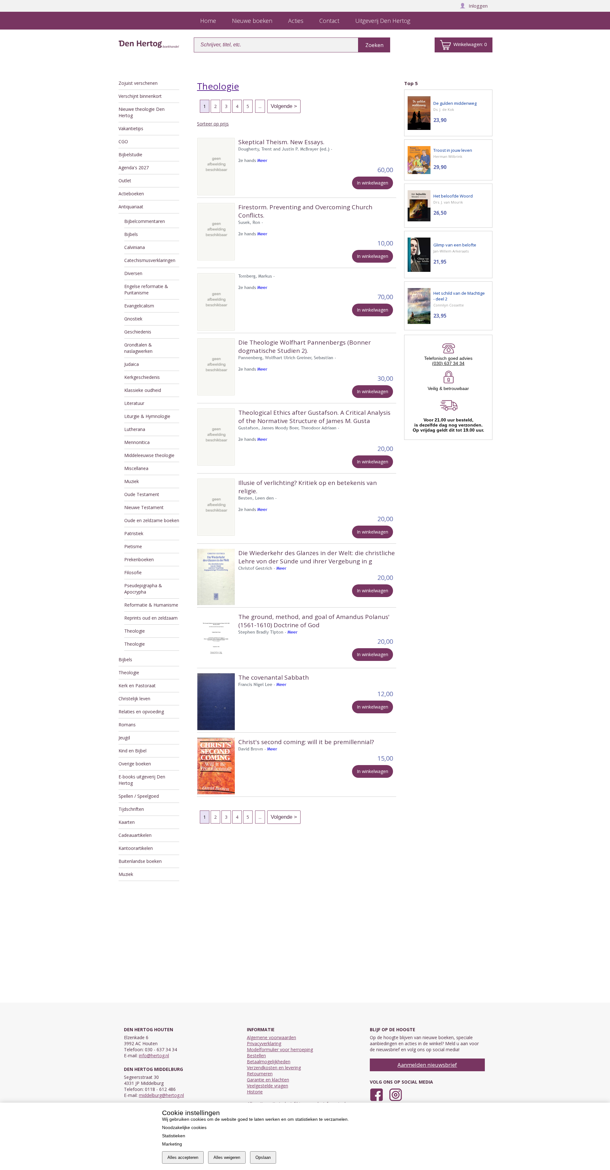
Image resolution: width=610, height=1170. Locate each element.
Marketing (172, 1143)
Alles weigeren (227, 1157)
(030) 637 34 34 (448, 363)
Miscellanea (136, 468)
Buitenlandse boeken (140, 861)
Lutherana (134, 429)
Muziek (131, 481)
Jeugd (124, 738)
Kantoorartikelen (136, 848)
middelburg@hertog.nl (161, 1095)
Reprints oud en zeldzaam (151, 618)
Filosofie (133, 572)
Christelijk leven (134, 699)
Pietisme (133, 546)
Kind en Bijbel (132, 751)
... (260, 106)
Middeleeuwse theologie (149, 455)
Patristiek (133, 533)
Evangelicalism (139, 306)
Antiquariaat (131, 207)
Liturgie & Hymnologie (147, 416)
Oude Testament (141, 494)
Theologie (134, 631)
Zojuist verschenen (138, 83)
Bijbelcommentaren (144, 221)
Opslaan (263, 1157)
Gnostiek (133, 319)
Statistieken (173, 1135)
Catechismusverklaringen (149, 260)
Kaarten (127, 822)
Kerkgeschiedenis (142, 377)
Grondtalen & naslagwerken (138, 348)
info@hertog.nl (154, 1055)
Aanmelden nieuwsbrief (427, 1064)
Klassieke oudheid (142, 390)
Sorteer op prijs (213, 124)
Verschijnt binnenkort (140, 96)
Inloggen (478, 6)
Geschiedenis (137, 332)
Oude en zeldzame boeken (151, 520)
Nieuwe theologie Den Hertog (142, 112)
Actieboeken (131, 194)
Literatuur (134, 403)
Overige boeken (135, 764)
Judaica (131, 364)
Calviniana (134, 247)
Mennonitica (137, 442)
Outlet (125, 181)
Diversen (133, 273)
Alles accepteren (182, 1157)
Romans (127, 725)
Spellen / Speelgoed (139, 796)
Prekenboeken (139, 559)
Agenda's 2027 (134, 168)
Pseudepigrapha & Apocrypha (143, 588)
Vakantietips (131, 128)
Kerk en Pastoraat (137, 685)
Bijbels (131, 234)
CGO (123, 141)
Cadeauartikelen (135, 835)
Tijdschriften (131, 809)
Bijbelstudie (130, 154)
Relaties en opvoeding (141, 712)
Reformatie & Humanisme (151, 605)
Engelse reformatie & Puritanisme (146, 289)
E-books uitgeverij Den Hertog (142, 780)
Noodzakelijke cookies (184, 1127)
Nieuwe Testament (144, 507)
